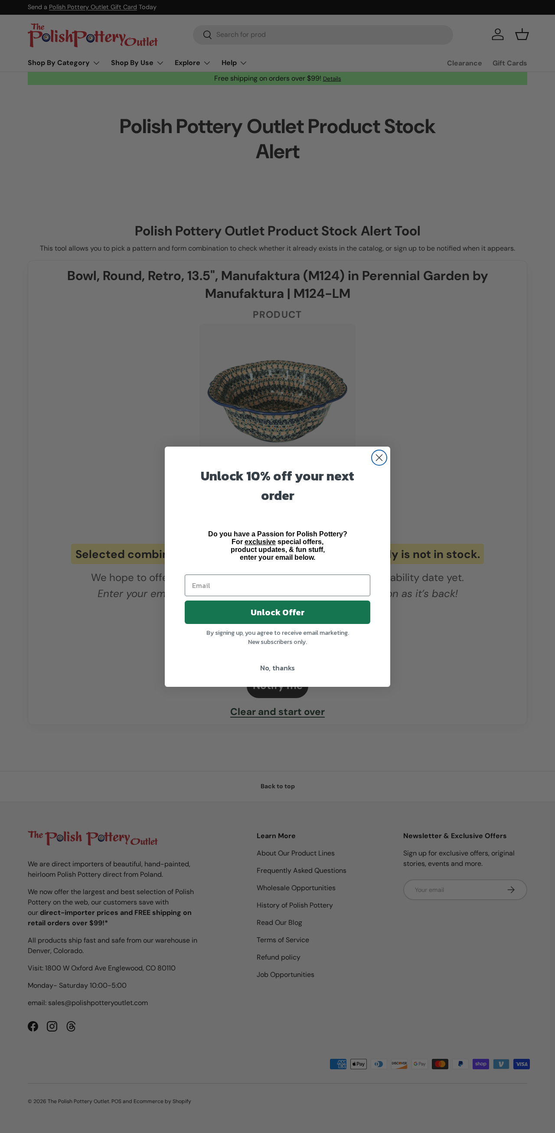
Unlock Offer (278, 612)
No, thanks (277, 668)
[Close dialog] (379, 457)
